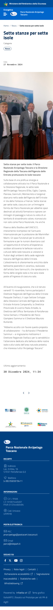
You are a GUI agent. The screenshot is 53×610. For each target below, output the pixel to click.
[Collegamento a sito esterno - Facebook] (5, 560)
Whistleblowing (11, 583)
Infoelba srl (21, 592)
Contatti (32, 569)
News (14, 25)
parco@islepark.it (12, 543)
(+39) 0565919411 (13, 481)
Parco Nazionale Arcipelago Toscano (24, 449)
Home (6, 25)
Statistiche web (27, 578)
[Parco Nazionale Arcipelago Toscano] (13, 13)
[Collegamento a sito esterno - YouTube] (16, 560)
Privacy (7, 569)
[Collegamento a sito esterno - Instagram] (21, 560)
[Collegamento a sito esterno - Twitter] (10, 560)
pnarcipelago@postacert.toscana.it (21, 534)
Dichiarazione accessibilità (16, 574)
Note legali (19, 569)
